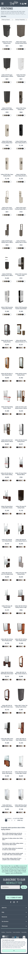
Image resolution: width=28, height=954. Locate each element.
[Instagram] (14, 902)
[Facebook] (11, 902)
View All (20, 820)
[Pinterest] (17, 902)
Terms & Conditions (16, 932)
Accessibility (24, 932)
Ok (14, 950)
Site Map (3, 932)
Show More (3, 16)
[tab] (14, 833)
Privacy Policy (8, 932)
